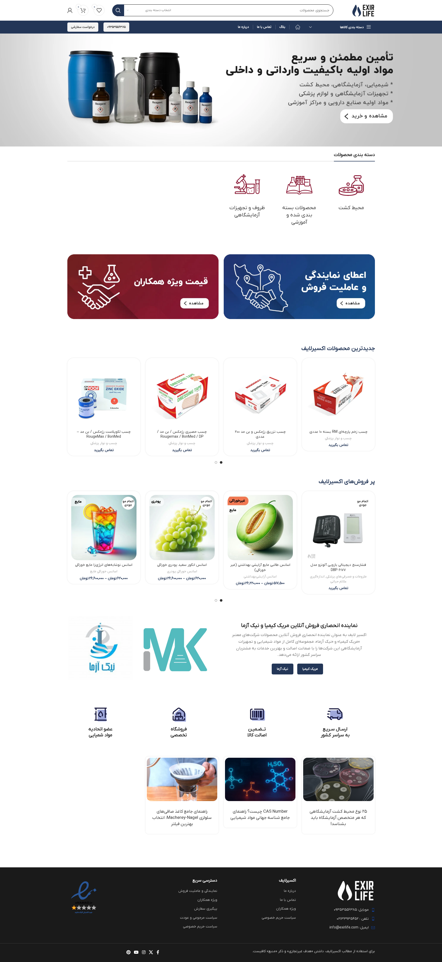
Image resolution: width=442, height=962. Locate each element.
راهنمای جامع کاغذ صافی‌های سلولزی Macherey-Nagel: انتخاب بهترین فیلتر (182, 818)
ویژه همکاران (286, 908)
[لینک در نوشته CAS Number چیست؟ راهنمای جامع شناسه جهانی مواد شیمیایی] (260, 779)
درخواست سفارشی (83, 27)
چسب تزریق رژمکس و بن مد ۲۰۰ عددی (260, 434)
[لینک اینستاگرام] (143, 953)
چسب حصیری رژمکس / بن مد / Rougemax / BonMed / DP (182, 434)
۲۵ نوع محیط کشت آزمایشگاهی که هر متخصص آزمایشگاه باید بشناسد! (338, 818)
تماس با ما (288, 900)
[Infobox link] (335, 722)
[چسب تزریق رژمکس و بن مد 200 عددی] (260, 394)
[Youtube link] (136, 953)
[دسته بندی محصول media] (351, 191)
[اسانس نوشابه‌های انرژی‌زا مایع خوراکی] (103, 527)
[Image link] (299, 286)
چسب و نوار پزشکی (338, 438)
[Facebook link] (158, 953)
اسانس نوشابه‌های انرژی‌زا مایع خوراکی (103, 564)
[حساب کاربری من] (70, 10)
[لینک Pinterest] (128, 953)
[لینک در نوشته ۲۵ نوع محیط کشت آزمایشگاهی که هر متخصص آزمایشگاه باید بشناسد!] (338, 779)
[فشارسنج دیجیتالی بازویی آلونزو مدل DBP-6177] (338, 527)
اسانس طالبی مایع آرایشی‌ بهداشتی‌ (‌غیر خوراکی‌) (260, 567)
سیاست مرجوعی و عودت (198, 917)
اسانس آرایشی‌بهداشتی (260, 576)
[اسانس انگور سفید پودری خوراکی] (182, 527)
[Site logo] (363, 10)
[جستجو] (118, 10)
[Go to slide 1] (221, 462)
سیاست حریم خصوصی (279, 917)
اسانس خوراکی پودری (182, 571)
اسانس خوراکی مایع (103, 571)
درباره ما (290, 890)
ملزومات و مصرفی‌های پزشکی (346, 576)
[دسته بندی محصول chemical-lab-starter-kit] (299, 199)
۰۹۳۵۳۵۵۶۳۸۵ (116, 27)
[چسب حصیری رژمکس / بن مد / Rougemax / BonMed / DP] (182, 394)
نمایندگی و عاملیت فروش (197, 890)
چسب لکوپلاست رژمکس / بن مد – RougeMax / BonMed (104, 434)
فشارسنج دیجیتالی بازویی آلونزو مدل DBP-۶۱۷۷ (338, 567)
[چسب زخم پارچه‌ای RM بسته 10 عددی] (338, 394)
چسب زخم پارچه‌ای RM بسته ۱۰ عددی (338, 431)
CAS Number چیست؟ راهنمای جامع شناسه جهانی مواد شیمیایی (260, 815)
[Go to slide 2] (216, 462)
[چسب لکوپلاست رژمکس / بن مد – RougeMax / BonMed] (103, 394)
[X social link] (151, 953)
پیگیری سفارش (205, 908)
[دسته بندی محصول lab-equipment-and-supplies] (247, 195)
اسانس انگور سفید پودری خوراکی (182, 564)
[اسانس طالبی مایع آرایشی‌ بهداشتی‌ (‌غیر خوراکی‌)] (260, 527)
